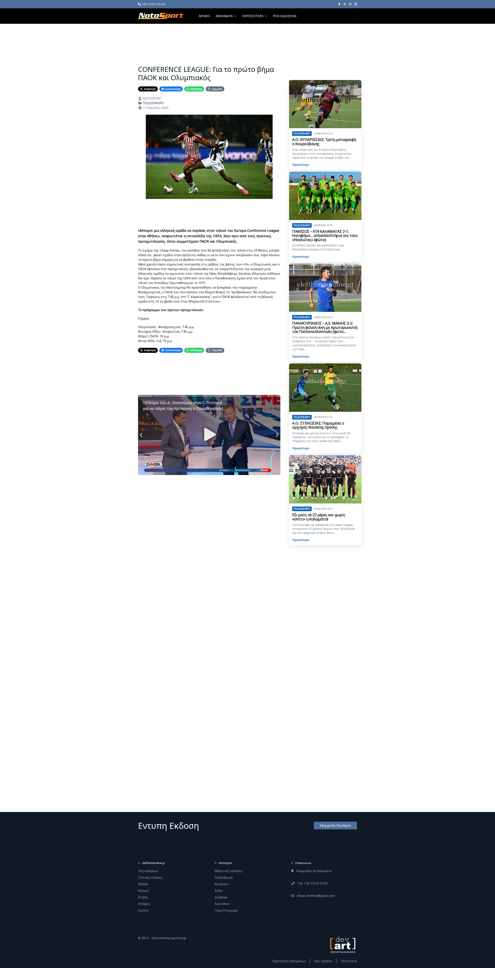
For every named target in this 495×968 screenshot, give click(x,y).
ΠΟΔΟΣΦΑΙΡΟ (153, 103)
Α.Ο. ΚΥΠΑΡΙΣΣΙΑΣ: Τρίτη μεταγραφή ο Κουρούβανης (324, 141)
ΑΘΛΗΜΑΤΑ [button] (224, 16)
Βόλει (219, 891)
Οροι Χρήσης (323, 961)
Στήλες (143, 897)
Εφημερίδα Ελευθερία (335, 825)
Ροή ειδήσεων (148, 871)
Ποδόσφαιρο (224, 877)
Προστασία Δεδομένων (289, 961)
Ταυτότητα (348, 961)
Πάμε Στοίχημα (226, 910)
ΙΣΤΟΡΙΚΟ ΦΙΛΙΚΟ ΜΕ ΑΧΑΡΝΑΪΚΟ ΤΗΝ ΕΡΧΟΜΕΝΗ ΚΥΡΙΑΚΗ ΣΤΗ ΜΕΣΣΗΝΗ (318, 247)
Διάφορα (221, 897)
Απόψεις (144, 904)
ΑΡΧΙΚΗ (204, 16)
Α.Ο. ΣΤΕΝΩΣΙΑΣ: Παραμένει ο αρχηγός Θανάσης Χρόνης (318, 425)
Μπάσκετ (222, 884)
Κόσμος (143, 891)
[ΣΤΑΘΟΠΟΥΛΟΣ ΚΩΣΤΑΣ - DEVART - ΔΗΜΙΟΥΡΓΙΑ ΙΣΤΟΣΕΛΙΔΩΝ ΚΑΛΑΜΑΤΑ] (342, 944)
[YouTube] (355, 4)
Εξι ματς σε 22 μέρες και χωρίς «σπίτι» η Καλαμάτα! (318, 517)
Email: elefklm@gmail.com (315, 896)
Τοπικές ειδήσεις (150, 877)
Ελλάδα (143, 884)
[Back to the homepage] (161, 16)
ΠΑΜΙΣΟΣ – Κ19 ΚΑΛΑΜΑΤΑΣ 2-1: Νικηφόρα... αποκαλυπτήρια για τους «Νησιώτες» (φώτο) (325, 235)
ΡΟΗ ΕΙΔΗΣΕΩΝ (284, 16)
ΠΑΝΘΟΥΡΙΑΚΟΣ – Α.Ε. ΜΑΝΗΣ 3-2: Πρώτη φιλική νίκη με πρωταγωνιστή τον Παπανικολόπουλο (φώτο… (324, 327)
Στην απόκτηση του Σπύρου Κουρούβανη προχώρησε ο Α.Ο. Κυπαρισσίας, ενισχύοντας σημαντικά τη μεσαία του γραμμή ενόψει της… (322, 153)
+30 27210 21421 (153, 4)
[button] (355, 16)
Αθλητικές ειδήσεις (228, 871)
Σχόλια (143, 910)
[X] (344, 4)
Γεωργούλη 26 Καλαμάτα (313, 871)
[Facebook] (339, 4)
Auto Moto (222, 904)
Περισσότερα (300, 164)
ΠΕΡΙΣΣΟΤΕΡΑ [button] (252, 16)
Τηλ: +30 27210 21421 (312, 883)
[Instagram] (350, 4)
